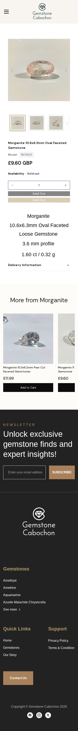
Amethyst (9, 580)
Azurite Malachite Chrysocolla (24, 602)
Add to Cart (28, 387)
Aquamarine (12, 595)
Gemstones (11, 647)
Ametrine (9, 587)
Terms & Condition (61, 648)
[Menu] (6, 11)
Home (7, 640)
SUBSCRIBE (62, 472)
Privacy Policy (58, 640)
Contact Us (18, 678)
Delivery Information (24, 265)
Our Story (10, 655)
